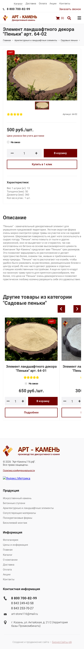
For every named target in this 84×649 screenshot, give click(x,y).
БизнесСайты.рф (62, 642)
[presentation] (61, 309)
